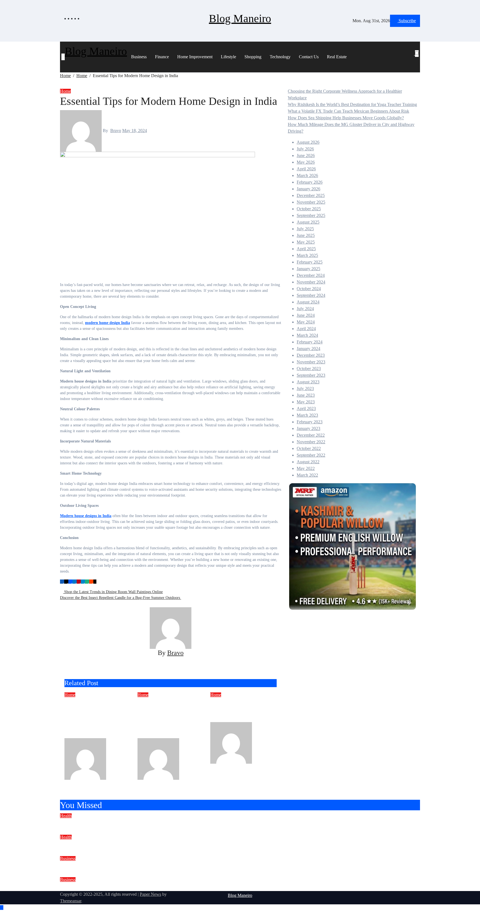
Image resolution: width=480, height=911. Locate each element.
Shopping (252, 56)
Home (65, 91)
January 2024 (308, 348)
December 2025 (311, 195)
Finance (162, 56)
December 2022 (311, 435)
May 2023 (306, 401)
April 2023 (306, 408)
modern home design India (107, 323)
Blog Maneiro (240, 18)
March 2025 (307, 255)
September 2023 (311, 375)
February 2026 (309, 182)
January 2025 (308, 268)
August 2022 (308, 461)
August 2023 (308, 381)
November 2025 (311, 202)
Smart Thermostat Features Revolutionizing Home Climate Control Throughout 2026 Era (168, 718)
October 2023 (309, 368)
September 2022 (311, 455)
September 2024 (311, 295)
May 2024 (306, 322)
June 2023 (306, 395)
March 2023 (307, 415)
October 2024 (309, 288)
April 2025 (306, 248)
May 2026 (306, 162)
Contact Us (309, 56)
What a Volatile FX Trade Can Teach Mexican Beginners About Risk (348, 111)
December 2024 (311, 275)
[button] (415, 60)
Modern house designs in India (85, 516)
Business (139, 56)
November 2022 (311, 441)
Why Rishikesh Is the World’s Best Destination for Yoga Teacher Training (352, 104)
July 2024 (305, 308)
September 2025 (311, 215)
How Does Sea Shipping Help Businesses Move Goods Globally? (346, 117)
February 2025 (309, 262)
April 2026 (306, 168)
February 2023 (309, 421)
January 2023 (308, 428)
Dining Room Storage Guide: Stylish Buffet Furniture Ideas (239, 710)
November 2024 (311, 282)
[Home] (63, 57)
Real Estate (337, 56)
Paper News (150, 894)
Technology (280, 56)
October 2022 (309, 448)
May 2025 (306, 242)
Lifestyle (228, 56)
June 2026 (306, 155)
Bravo (115, 130)
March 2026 (307, 175)
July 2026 (305, 148)
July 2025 (305, 228)
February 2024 (309, 342)
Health (66, 815)
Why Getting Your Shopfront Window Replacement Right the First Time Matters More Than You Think (95, 718)
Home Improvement (194, 56)
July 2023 (305, 388)
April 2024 (306, 328)
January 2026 (308, 188)
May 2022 (306, 468)
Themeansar (70, 901)
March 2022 (307, 475)
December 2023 (311, 355)
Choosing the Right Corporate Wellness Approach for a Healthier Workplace (163, 823)
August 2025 (308, 222)
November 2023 (311, 362)
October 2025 (309, 208)
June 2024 (306, 315)
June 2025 (306, 235)
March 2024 (307, 335)
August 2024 (308, 302)
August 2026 (308, 142)
